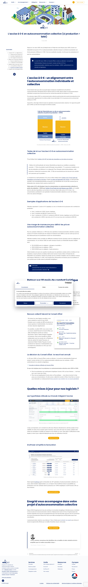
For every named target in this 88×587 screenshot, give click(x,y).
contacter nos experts (66, 520)
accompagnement (13, 571)
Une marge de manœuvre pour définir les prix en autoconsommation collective (16, 57)
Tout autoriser (62, 303)
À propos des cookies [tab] (63, 287)
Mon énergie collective (48, 564)
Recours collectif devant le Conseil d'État (16, 61)
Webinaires (60, 569)
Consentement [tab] (24, 287)
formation (4, 571)
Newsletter (60, 566)
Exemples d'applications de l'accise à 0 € (16, 56)
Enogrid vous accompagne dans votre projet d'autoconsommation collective (16, 69)
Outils (12, 2)
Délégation (34, 2)
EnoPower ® (46, 569)
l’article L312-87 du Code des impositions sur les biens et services (55, 159)
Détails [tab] (44, 287)
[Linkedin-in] (3, 581)
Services (31, 562)
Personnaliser (43, 303)
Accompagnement (23, 2)
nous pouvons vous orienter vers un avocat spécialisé (64, 379)
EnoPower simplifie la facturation (16, 67)
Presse (73, 569)
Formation (30, 564)
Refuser (25, 303)
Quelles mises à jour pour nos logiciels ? (16, 64)
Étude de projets (32, 566)
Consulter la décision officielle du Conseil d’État (41, 365)
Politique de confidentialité (52, 583)
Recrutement (74, 566)
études (8, 571)
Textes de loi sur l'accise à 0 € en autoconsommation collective (16, 54)
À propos (51, 2)
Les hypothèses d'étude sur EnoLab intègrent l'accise (16, 65)
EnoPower (12, 574)
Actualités (60, 564)
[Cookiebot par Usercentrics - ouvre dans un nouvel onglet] (66, 283)
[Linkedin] (14, 74)
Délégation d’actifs (32, 571)
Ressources (42, 2)
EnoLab (7, 574)
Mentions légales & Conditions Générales (72, 583)
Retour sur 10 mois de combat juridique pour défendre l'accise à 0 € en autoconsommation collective (16, 59)
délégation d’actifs (8, 569)
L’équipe (73, 564)
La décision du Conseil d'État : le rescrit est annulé (16, 62)
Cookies (41, 583)
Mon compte (46, 571)
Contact (73, 571)
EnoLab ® (45, 566)
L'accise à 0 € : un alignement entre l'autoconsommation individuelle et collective (16, 52)
